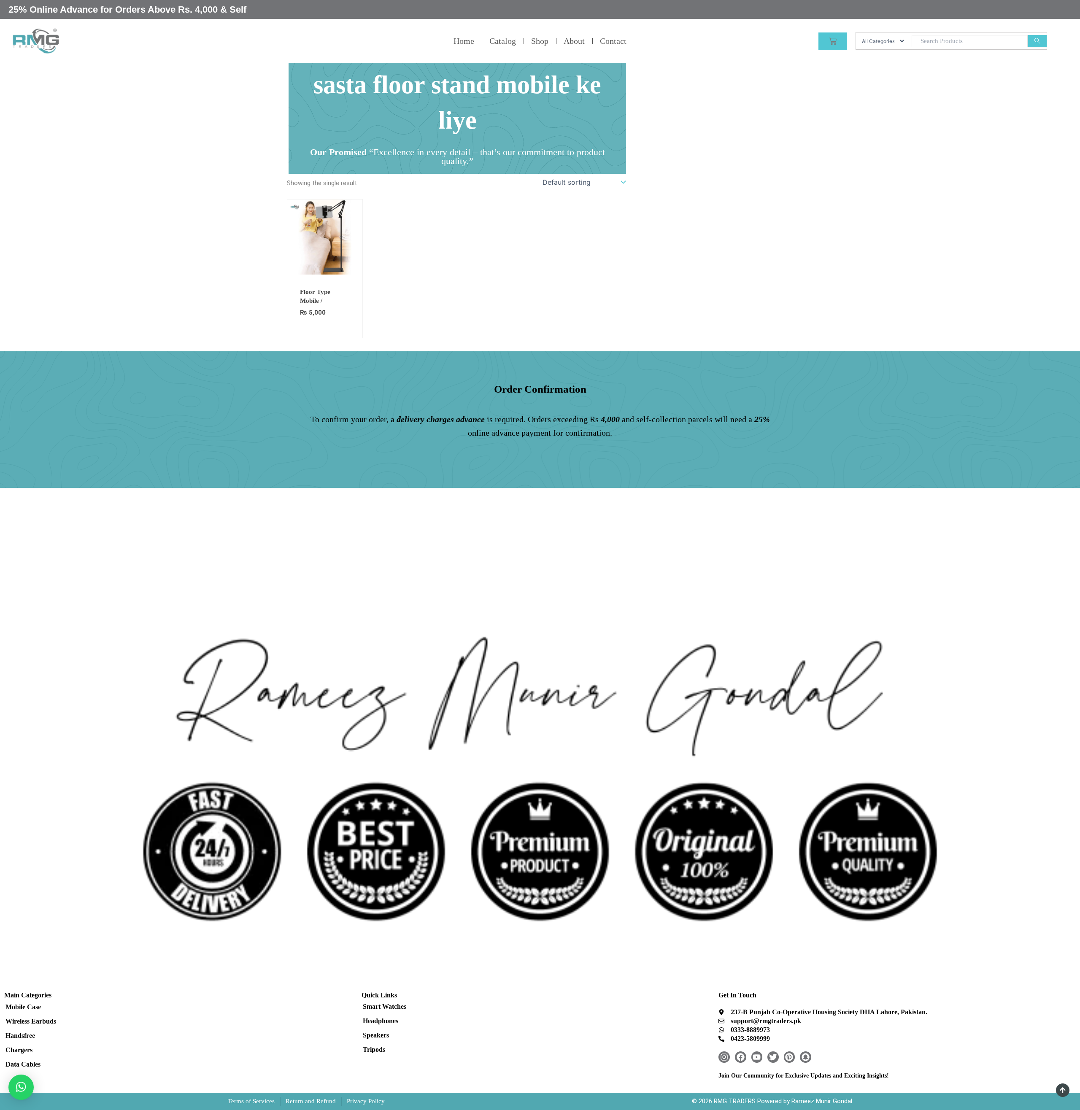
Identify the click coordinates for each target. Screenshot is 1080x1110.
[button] (21, 1087)
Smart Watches (384, 1006)
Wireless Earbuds (30, 1021)
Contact (613, 41)
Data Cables (22, 1064)
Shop (539, 41)
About (574, 41)
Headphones (380, 1020)
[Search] (1037, 41)
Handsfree (20, 1035)
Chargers (18, 1049)
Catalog (502, 41)
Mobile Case (23, 1006)
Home (464, 41)
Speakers (376, 1035)
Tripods (374, 1049)
